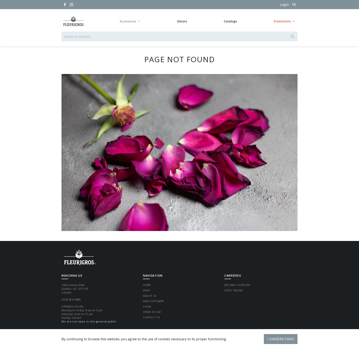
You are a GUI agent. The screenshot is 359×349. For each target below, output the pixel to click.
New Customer (153, 301)
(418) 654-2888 (71, 299)
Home (147, 285)
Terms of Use (152, 312)
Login (284, 4)
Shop (146, 290)
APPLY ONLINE (233, 290)
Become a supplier (237, 285)
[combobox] (179, 36)
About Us (149, 296)
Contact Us (151, 317)
